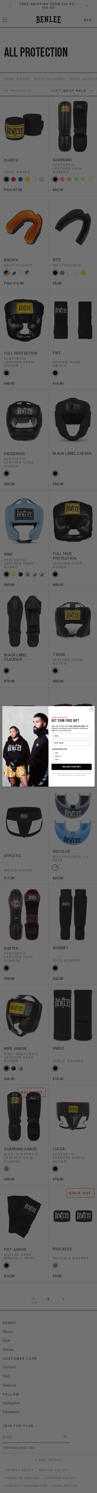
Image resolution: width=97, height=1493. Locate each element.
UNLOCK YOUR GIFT (71, 767)
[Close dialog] (92, 709)
